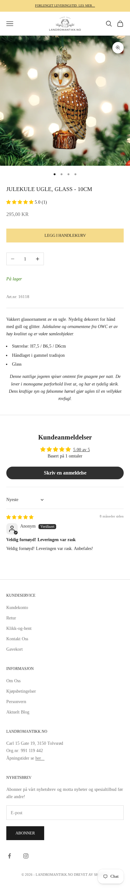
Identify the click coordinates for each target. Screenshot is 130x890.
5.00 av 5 (81, 449)
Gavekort (14, 649)
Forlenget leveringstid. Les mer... (65, 5)
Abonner (25, 833)
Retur (11, 618)
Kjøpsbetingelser (21, 691)
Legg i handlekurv (65, 235)
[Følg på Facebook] (9, 856)
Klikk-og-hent (19, 628)
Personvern (16, 701)
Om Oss (13, 680)
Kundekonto (17, 607)
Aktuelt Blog (17, 712)
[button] (20, 202)
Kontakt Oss (17, 638)
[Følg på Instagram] (26, 856)
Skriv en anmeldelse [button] (65, 472)
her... (39, 758)
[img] (19, 517)
